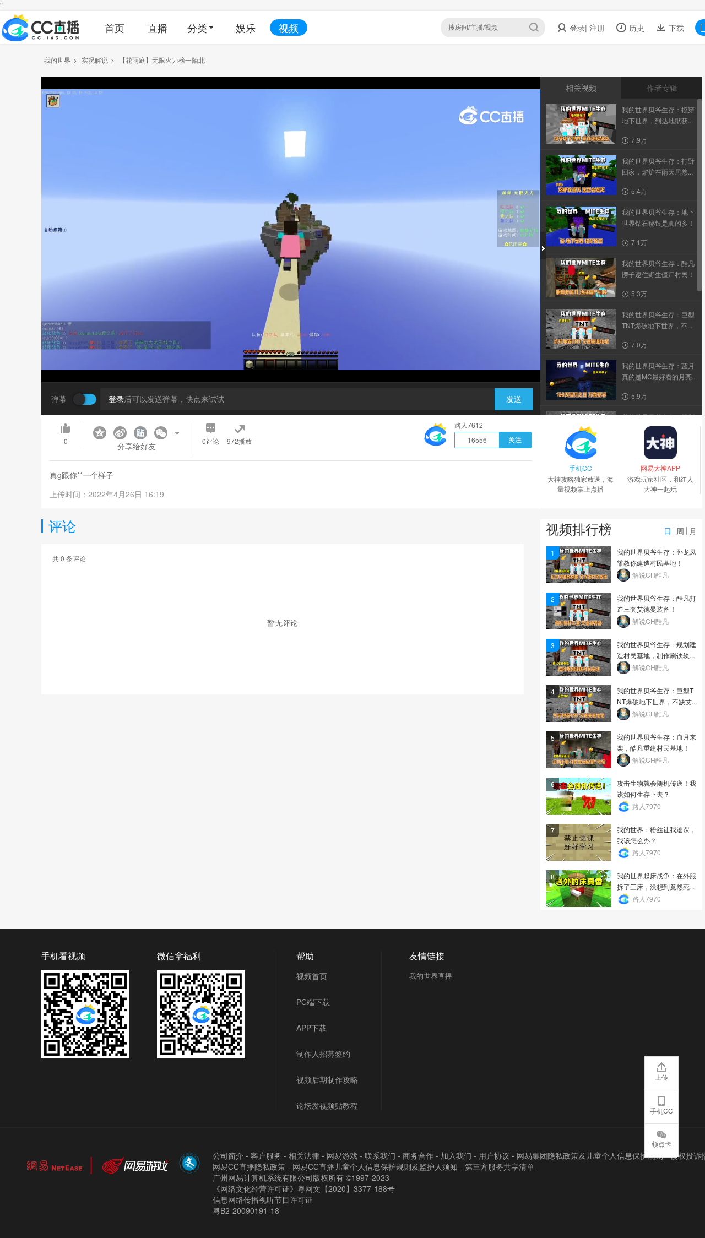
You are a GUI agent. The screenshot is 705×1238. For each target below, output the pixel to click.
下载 (675, 27)
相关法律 (304, 1155)
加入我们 (456, 1155)
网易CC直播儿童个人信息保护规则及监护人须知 (375, 1166)
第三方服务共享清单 (499, 1166)
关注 (515, 440)
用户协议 (494, 1155)
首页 (114, 27)
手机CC (661, 1110)
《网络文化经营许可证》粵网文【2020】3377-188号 (304, 1188)
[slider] (290, 356)
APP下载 (311, 1027)
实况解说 (95, 59)
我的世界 (57, 59)
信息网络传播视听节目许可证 (263, 1199)
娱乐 (246, 27)
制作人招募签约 (323, 1053)
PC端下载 (313, 1002)
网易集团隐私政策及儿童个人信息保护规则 (590, 1155)
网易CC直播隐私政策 (249, 1166)
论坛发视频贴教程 (327, 1105)
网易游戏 (342, 1155)
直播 (157, 27)
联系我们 (380, 1155)
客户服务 (266, 1155)
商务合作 (418, 1155)
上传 (661, 1077)
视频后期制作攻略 (327, 1079)
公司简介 (228, 1155)
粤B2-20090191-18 (246, 1210)
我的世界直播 (430, 975)
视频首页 (311, 976)
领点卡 (661, 1143)
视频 (289, 27)
